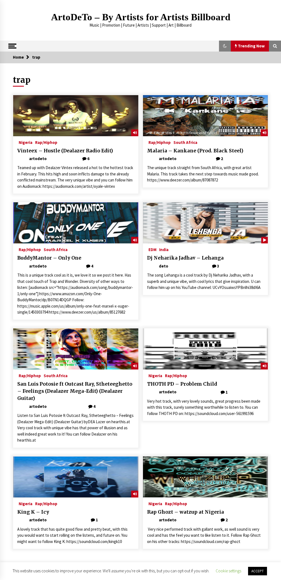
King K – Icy (33, 512)
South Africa (185, 142)
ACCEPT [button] (257, 571)
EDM (152, 249)
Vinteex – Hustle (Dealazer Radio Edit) (65, 151)
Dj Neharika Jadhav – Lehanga (185, 258)
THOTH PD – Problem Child (182, 384)
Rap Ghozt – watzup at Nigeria (185, 512)
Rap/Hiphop (46, 142)
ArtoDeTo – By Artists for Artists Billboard (140, 17)
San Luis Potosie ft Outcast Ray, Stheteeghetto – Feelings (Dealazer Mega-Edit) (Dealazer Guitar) (74, 391)
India (163, 249)
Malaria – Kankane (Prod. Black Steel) (195, 151)
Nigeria (25, 142)
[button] (225, 46)
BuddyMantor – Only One (49, 258)
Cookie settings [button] (228, 570)
